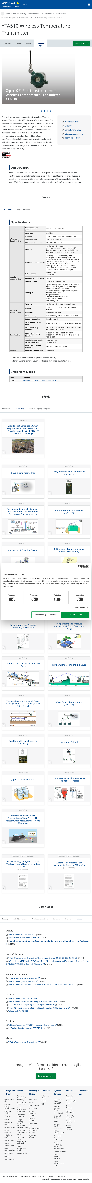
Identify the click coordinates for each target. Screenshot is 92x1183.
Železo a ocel (9, 1140)
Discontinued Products (70, 1122)
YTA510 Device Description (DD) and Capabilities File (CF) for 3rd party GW (39, 1008)
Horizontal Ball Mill (69, 742)
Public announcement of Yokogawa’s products (34, 1129)
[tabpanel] (46, 76)
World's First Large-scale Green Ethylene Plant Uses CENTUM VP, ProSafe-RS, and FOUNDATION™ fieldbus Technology (23, 429)
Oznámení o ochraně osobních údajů (32, 1176)
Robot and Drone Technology (58, 1138)
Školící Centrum (69, 1107)
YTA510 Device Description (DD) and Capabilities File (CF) (32, 1005)
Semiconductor (9, 1159)
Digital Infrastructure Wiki (59, 1163)
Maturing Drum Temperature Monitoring (69, 511)
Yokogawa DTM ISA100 (18, 1011)
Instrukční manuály (73, 130)
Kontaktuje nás (45, 1076)
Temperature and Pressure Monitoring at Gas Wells (23, 626)
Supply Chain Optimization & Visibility (22, 1132)
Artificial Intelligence (58, 1132)
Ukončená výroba (32, 1136)
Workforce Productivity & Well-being (21, 1098)
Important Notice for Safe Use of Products (38, 380)
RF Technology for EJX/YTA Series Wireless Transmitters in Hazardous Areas (23, 864)
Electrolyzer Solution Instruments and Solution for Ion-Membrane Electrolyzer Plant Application (23, 511)
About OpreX (58, 1113)
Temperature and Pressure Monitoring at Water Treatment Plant (69, 626)
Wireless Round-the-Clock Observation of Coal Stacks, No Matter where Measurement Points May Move (23, 819)
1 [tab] (44, 111)
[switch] (35, 599)
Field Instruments (47, 14)
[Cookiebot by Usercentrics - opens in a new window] (79, 566)
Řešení (20, 1091)
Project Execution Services (32, 1113)
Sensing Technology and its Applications (58, 1146)
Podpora (70, 1091)
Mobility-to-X (8, 1153)
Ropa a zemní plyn (9, 1100)
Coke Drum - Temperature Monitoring (69, 703)
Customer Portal (72, 122)
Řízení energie (22, 1153)
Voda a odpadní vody (9, 1144)
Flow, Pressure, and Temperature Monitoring (69, 473)
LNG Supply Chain (8, 1112)
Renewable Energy (8, 1123)
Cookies (50, 1176)
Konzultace (33, 1108)
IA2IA (56, 1121)
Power (6, 1119)
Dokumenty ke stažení (46, 1097)
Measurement (33, 14)
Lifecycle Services (32, 1119)
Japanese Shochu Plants (23, 779)
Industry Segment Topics (57, 1108)
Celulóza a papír (8, 1136)
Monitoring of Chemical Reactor (23, 550)
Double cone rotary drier (23, 473)
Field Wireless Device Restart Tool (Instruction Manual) (31, 1001)
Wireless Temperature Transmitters (15, 18)
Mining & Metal (9, 1127)
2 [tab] (47, 111)
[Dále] (50, 110)
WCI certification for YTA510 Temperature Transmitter (31, 1025)
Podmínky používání (10, 1176)
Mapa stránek (61, 1176)
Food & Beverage (7, 1131)
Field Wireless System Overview (21, 981)
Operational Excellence (21, 1116)
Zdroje (44, 1101)
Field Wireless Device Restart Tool (22, 998)
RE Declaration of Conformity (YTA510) (24, 1028)
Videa (43, 1104)
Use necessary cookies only (45, 615)
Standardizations (60, 1152)
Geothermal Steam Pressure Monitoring (23, 742)
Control (31, 1102)
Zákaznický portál (70, 1117)
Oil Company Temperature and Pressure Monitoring (69, 550)
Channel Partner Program (69, 1128)
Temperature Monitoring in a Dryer (69, 664)
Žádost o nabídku (81, 43)
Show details (80, 608)
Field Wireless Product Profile (21, 934)
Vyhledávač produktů (70, 1112)
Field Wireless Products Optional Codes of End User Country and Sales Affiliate (41, 984)
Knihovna (46, 1091)
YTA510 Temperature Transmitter (22, 978)
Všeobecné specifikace (74, 134)
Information (33, 1099)
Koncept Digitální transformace (58, 1126)
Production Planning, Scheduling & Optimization (21, 1140)
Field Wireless (61, 14)
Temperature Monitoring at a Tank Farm (23, 664)
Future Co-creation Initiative (57, 1157)
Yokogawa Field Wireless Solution (22, 938)
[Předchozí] (41, 110)
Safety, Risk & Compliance (21, 1104)
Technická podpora (72, 138)
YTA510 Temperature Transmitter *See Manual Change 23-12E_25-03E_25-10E (41, 958)
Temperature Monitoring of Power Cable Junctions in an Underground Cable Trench (23, 703)
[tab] (7, 209)
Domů (8, 14)
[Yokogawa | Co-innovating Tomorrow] (11, 4)
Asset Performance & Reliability (21, 1110)
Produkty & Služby (19, 14)
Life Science (33, 1123)
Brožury (68, 126)
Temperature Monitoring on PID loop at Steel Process (69, 779)
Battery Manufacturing (9, 1149)
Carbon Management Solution (21, 1148)
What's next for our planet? (58, 1101)
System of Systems (57, 1117)
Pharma (7, 1156)
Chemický (7, 1116)
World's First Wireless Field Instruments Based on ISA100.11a (69, 864)
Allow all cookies (75, 615)
